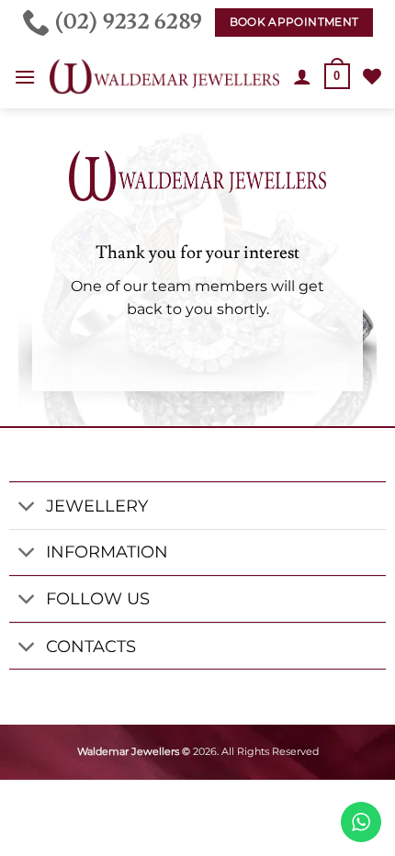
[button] (25, 76)
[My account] (302, 76)
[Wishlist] (372, 76)
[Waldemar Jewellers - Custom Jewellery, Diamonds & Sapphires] (164, 77)
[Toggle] (27, 507)
